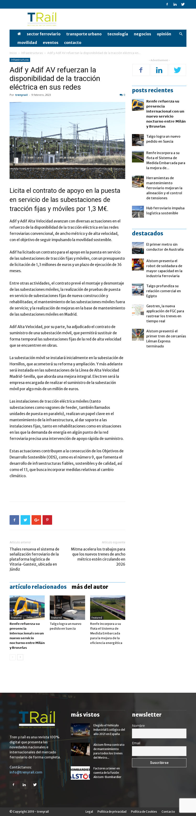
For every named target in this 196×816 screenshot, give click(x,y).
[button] (180, 34)
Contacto (72, 42)
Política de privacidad (112, 811)
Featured (16, 617)
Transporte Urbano (84, 34)
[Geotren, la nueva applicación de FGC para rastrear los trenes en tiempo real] (138, 310)
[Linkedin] (175, 4)
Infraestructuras (32, 53)
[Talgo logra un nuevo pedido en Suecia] (67, 607)
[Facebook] (167, 4)
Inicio (13, 53)
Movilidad (27, 42)
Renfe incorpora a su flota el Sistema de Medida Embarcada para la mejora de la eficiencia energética (106, 633)
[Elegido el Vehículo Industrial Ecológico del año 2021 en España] (80, 730)
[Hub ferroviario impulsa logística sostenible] (138, 212)
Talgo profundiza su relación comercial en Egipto (163, 291)
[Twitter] (182, 4)
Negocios (142, 34)
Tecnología (117, 34)
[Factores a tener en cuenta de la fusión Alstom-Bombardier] (80, 773)
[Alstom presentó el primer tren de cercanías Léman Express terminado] (138, 335)
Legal (89, 811)
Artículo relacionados (38, 587)
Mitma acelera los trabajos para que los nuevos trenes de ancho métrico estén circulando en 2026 (98, 557)
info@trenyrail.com (26, 772)
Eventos (50, 42)
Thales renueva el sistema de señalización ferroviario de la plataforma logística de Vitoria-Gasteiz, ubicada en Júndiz (34, 559)
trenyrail (21, 95)
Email (136, 743)
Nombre (138, 725)
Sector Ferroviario (43, 34)
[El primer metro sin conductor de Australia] (138, 248)
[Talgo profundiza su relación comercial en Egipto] (138, 290)
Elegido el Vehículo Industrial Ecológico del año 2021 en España (109, 730)
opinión (164, 34)
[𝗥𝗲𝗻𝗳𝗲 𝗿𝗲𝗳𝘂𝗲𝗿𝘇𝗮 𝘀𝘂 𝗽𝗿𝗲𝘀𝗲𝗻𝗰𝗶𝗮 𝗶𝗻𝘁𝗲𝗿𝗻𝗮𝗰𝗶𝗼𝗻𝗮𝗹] (27, 607)
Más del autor (89, 587)
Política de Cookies (144, 811)
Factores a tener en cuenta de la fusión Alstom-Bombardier (107, 773)
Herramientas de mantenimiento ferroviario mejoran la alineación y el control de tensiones (164, 188)
